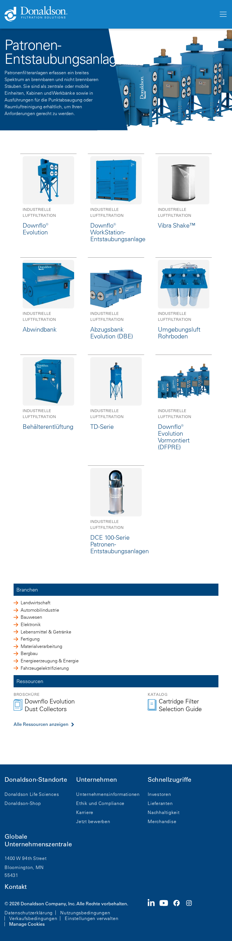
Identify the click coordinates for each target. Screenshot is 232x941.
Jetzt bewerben (93, 821)
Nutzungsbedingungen (85, 912)
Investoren (159, 794)
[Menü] (222, 14)
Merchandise (162, 821)
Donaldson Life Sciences (32, 794)
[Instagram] (191, 913)
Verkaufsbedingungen (33, 918)
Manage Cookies (27, 924)
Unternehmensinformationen (108, 794)
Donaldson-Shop (23, 803)
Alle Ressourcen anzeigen (41, 724)
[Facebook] (179, 913)
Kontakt (16, 887)
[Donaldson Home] (109, 14)
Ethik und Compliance (100, 803)
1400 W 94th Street (26, 858)
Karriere (84, 812)
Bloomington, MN (24, 867)
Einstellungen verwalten (91, 918)
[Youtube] (166, 913)
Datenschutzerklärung (29, 912)
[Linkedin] (153, 913)
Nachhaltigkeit (164, 812)
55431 (11, 875)
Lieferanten (160, 803)
